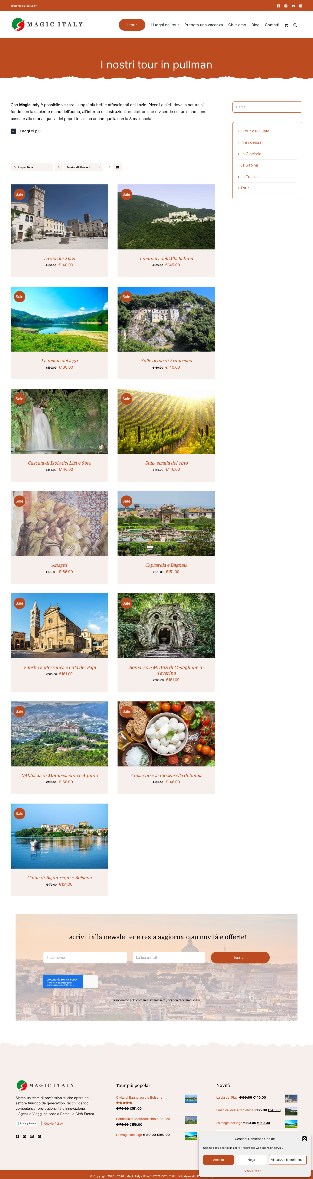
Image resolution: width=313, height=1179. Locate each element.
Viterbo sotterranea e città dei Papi (59, 667)
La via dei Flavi (59, 258)
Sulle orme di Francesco (166, 360)
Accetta (218, 1160)
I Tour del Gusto (255, 131)
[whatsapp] (39, 1136)
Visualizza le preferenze (287, 1160)
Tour (244, 188)
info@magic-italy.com (24, 5)
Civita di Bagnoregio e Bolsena (59, 877)
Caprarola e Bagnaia (166, 565)
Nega (251, 1160)
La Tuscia (249, 176)
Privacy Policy (28, 1123)
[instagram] (24, 1136)
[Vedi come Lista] (117, 167)
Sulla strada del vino (166, 463)
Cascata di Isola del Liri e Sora (59, 463)
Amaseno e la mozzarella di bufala (166, 775)
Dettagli (76, 218)
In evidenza (250, 142)
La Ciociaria (250, 154)
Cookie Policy (252, 1170)
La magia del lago (59, 360)
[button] (304, 1139)
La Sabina (249, 165)
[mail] (32, 1136)
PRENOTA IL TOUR (49, 218)
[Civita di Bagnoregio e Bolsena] (59, 836)
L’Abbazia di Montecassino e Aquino (59, 775)
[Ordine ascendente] (59, 167)
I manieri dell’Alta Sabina (166, 258)
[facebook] (17, 1136)
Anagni (59, 565)
